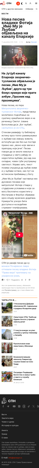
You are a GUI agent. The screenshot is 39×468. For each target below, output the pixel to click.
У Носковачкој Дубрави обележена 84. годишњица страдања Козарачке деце (25, 306)
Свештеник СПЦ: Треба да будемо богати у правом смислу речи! (25, 319)
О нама (5, 438)
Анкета (5, 430)
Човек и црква (8, 422)
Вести (5, 14)
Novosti (34, 42)
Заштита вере (7, 418)
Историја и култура (10, 425)
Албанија (29, 9)
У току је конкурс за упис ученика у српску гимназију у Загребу (25, 332)
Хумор (4, 434)
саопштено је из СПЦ (13, 128)
